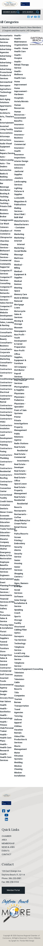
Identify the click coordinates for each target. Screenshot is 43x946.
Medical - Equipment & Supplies (20, 274)
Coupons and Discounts (14, 30)
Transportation (21, 706)
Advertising (5, 46)
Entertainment (7, 579)
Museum (18, 327)
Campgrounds (6, 220)
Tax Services (20, 640)
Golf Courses (6, 674)
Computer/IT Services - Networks (6, 290)
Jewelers (18, 178)
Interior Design (21, 161)
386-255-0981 (14, 878)
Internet (21, 244)
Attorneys (5, 136)
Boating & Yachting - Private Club (5, 203)
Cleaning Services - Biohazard (5, 247)
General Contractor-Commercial (6, 668)
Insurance (19, 124)
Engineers (4, 575)
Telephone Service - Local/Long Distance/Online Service (21, 653)
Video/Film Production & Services (20, 739)
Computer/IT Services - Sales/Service (6, 299)
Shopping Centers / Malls (18, 576)
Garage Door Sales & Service (6, 658)
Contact (6, 854)
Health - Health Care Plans (5, 737)
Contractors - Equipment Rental (6, 399)
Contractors (6, 369)
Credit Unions (6, 501)
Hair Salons (5, 701)
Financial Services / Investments (6, 592)
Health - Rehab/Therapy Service (21, 64)
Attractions (5, 140)
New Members (34, 27)
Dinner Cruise (6, 512)
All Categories (33, 30)
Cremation (5, 505)
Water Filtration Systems (18, 755)
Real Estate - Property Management (20, 490)
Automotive (5, 170)
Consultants (6, 332)
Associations (6, 133)
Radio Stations (21, 443)
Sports (17, 616)
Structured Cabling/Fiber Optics (20, 629)
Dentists (4, 508)
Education (5, 522)
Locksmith (19, 198)
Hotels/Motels (21, 101)
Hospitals (19, 98)
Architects (5, 113)
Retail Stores (20, 527)
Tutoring (18, 716)
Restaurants (20, 510)
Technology (19, 643)
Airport (3, 96)
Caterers (4, 227)
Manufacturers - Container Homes (21, 227)
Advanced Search (18, 27)
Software (18, 596)
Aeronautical (6, 82)
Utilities (18, 726)
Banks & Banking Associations (6, 176)
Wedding (18, 762)
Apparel (3, 109)
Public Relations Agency (18, 436)
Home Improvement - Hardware (21, 91)
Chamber (6, 836)
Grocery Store (7, 698)
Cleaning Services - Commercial (5, 257)
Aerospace (5, 85)
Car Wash (4, 223)
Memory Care (20, 294)
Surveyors (19, 636)
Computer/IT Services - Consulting (6, 280)
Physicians (19, 393)
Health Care (20, 78)
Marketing (19, 234)
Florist (3, 631)
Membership (8, 843)
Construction (6, 329)
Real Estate (19, 447)
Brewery (4, 210)
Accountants (6, 35)
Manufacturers (21, 221)
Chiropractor (6, 237)
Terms (30, 938)
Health (3, 705)
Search (5, 27)
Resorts (18, 507)
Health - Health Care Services (5, 757)
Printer (17, 417)
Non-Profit (19, 350)
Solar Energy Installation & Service (20, 603)
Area (4, 840)
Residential (22, 450)
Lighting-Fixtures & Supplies (19, 191)
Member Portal (13, 890)
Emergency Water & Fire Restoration (6, 555)
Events (5, 851)
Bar (1, 183)
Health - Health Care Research (5, 747)
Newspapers (20, 331)
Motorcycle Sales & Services (19, 314)
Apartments (5, 106)
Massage (18, 254)
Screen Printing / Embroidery (19, 540)
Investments (23, 460)
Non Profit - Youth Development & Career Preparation (20, 340)
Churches (4, 241)
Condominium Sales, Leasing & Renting (7, 322)
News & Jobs (8, 847)
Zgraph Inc (15, 941)
